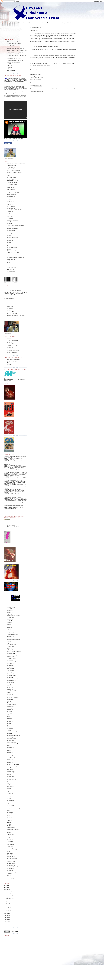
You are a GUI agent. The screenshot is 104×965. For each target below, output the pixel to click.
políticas (9, 819)
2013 (6, 915)
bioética (9, 620)
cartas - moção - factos (12, 361)
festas (8, 716)
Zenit (8, 264)
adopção (9, 610)
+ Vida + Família (10, 204)
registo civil (9, 843)
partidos (9, 802)
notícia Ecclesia (7, 512)
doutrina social (10, 682)
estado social (10, 706)
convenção (9, 663)
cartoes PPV (10, 306)
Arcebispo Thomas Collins (13, 615)
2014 (6, 913)
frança (8, 720)
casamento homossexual (12, 639)
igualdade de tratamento (12, 735)
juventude (9, 752)
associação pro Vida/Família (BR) (14, 209)
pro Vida (9, 831)
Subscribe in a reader (9, 954)
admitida (15, 458)
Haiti (8, 730)
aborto (8, 608)
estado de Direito (11, 704)
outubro (8, 893)
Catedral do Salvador (12, 250)
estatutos (35, 23)
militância (9, 774)
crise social (9, 670)
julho (7, 901)
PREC (8, 825)
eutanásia (9, 709)
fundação (9, 721)
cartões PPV (10, 342)
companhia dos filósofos (12, 237)
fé (7, 714)
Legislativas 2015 (11, 757)
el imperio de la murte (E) (12, 228)
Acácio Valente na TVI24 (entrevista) (15, 52)
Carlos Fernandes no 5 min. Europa (15, 60)
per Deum (9, 215)
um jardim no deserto (11, 239)
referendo (9, 839)
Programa (9, 338)
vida (8, 875)
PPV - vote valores (11, 45)
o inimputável (10, 218)
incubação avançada (11, 738)
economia (9, 687)
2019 (6, 885)
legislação (9, 755)
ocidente (9, 788)
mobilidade (9, 776)
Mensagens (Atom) (39, 91)
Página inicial (8, 23)
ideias (8, 262)
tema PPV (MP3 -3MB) (12, 313)
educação (9, 689)
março (8, 907)
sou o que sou (10, 242)
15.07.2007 (15, 288)
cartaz (8, 305)
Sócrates (9, 854)
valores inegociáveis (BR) (13, 179)
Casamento (9, 636)
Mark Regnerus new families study (14, 174)
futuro (8, 723)
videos (57, 23)
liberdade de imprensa (12, 764)
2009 (6, 923)
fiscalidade (9, 718)
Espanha (9, 702)
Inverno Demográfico (11, 194)
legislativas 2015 (16, 23)
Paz (8, 803)
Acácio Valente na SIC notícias (14, 43)
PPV (8, 824)
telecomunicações (11, 858)
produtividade (10, 834)
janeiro (8, 910)
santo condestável (11, 849)
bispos (8, 622)
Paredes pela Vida (11, 269)
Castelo (9, 641)
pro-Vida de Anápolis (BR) (13, 192)
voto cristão (9, 878)
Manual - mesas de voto (12, 352)
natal (8, 783)
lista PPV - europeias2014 (13, 47)
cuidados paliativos (11, 672)
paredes (9, 798)
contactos (41, 23)
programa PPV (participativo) (13, 311)
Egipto (8, 692)
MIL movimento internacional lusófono (15, 257)
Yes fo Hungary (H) (11, 187)
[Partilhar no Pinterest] (41, 85)
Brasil (8, 626)
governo (9, 725)
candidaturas (10, 632)
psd (8, 837)
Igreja (8, 733)
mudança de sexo (11, 779)
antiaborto (9, 223)
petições (29, 23)
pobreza (9, 813)
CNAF (8, 175)
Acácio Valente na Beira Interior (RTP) (15, 48)
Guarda (8, 726)
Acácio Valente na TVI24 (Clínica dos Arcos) (16, 50)
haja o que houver (11, 271)
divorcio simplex (10, 680)
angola (8, 614)
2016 (6, 887)
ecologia (9, 685)
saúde (8, 851)
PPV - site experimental (12, 191)
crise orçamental (10, 668)
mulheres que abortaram (12, 255)
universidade (10, 870)
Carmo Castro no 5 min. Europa (14, 58)
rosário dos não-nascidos (12, 203)
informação (9, 740)
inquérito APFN (10, 349)
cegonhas (9, 643)
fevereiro (8, 909)
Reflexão (9, 841)
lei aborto (9, 759)
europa (8, 708)
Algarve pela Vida (11, 189)
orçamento (9, 793)
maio (7, 905)
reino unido (9, 844)
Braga (8, 624)
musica (8, 781)
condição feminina (11, 658)
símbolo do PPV (10, 343)
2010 (6, 921)
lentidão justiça (10, 761)
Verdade (9, 873)
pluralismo (9, 812)
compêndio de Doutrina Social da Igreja (16, 163)
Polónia (9, 820)
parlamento (9, 800)
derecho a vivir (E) (11, 206)
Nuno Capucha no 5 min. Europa (14, 53)
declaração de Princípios (66, 23)
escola (8, 701)
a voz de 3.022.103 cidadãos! (13, 359)
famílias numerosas (11, 177)
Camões (9, 629)
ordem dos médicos (11, 795)
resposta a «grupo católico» (13, 350)
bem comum (10, 617)
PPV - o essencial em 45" (12, 41)
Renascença (10, 846)
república (9, 848)
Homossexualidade (11, 731)
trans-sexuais (10, 863)
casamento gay (10, 638)
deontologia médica (11, 675)
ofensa (8, 790)
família (8, 711)
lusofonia (9, 769)
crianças (9, 667)
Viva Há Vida (10, 211)
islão (8, 745)
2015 (6, 889)
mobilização (10, 778)
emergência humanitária (12, 697)
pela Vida (9, 260)
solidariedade (10, 856)
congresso (9, 660)
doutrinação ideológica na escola (14, 172)
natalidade (9, 784)
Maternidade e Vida (11, 267)
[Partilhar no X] (38, 85)
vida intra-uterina (11, 877)
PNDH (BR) (9, 199)
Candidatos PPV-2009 (12, 345)
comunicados (10, 656)
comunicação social (11, 655)
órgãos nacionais (49, 23)
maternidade (10, 772)
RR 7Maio (9, 67)
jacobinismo (10, 747)
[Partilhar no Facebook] (39, 85)
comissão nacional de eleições (14, 651)
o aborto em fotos (11, 201)
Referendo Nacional (11, 362)
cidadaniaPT (10, 240)
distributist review (11, 196)
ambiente (9, 612)
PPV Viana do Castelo (12, 184)
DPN (8, 684)
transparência (10, 865)
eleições (9, 694)
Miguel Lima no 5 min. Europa (13, 62)
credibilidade (10, 665)
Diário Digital (10, 69)
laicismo (9, 754)
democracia (9, 673)
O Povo (8, 213)
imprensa (9, 737)
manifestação (10, 771)
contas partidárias (11, 661)
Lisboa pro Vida (10, 168)
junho (7, 903)
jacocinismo (9, 749)
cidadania (9, 646)
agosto (8, 897)
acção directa (10, 221)
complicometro (10, 653)
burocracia (9, 627)
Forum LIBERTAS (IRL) (12, 247)
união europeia (10, 868)
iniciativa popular (11, 742)
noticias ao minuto (11, 70)
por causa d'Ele (10, 227)
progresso (9, 836)
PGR (8, 810)
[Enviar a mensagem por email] (35, 85)
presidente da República (12, 829)
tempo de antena (11, 860)
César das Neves (11, 644)
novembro (8, 891)
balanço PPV (10, 347)
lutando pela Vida (11, 259)
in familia (9, 249)
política (8, 817)
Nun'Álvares (10, 786)
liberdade (9, 762)
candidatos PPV (10, 310)
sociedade (9, 853)
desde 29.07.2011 (15, 293)
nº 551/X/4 (18, 465)
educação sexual (11, 690)
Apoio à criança (10, 245)
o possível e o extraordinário (13, 244)
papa (8, 796)
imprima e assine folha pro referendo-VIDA (13, 138)
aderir (24, 23)
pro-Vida (9, 832)
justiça (8, 750)
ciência (8, 648)
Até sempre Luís (37, 27)
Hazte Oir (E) (10, 198)
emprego (9, 699)
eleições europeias (11, 696)
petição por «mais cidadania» (13, 170)
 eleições (10, 607)
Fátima (8, 713)
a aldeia (9, 235)
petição (23, 507)
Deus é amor (10, 216)
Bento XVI (9, 619)
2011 (6, 919)
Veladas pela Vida (11, 230)
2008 (6, 925)
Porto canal (9, 65)
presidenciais (10, 827)
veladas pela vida (11, 872)
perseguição (10, 805)
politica (8, 815)
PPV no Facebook (11, 167)
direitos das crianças (11, 679)
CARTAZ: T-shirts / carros (12, 340)
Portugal (9, 822)
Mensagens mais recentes (36, 88)
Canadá (9, 631)
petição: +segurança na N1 (13, 220)
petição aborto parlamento (13, 808)
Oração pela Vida (11, 232)
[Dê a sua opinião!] (36, 85)
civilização (9, 649)
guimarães (9, 728)
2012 (6, 917)
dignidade (9, 677)
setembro (8, 895)
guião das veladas (11, 525)
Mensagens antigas (72, 88)
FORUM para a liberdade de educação (15, 225)
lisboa (8, 767)
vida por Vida (10, 233)
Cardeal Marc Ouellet (12, 634)
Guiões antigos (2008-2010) (13, 526)
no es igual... (10, 364)
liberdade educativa (11, 766)
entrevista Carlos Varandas (13, 317)
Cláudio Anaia (10, 266)
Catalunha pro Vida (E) (12, 182)
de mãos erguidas (11, 208)
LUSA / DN (9, 63)
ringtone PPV (10, 308)
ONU (8, 791)
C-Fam (8, 186)
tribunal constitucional (12, 866)
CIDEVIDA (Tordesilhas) (12, 180)
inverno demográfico (11, 743)
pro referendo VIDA (11, 165)
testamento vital (10, 861)
